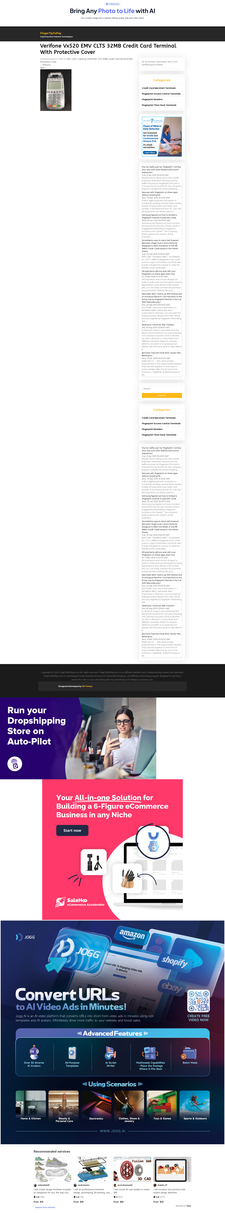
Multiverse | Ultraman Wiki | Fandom (158, 324)
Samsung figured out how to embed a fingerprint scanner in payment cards (159, 216)
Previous (45, 64)
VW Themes (86, 686)
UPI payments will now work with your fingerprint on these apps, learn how (159, 272)
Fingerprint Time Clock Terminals (159, 105)
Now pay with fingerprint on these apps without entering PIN (160, 193)
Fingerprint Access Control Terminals (161, 93)
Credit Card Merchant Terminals (159, 88)
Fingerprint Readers (152, 99)
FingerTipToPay (50, 33)
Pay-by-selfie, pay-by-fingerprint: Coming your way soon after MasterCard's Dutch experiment (161, 170)
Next (43, 67)
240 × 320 (71, 59)
